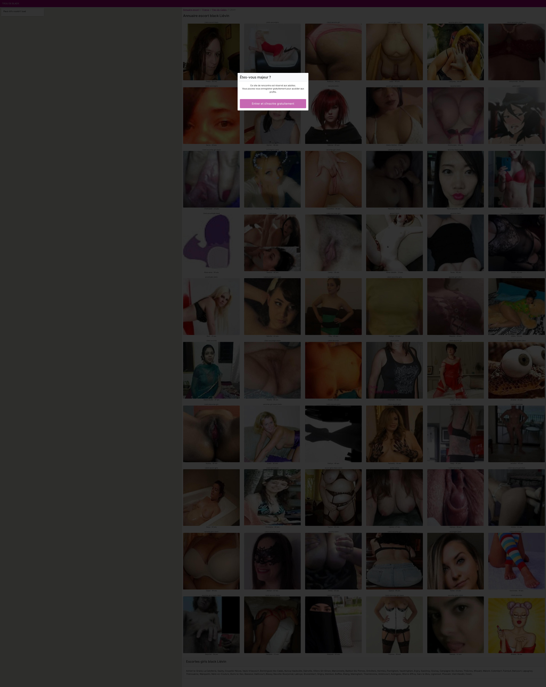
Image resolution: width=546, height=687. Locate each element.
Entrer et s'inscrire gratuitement (273, 103)
